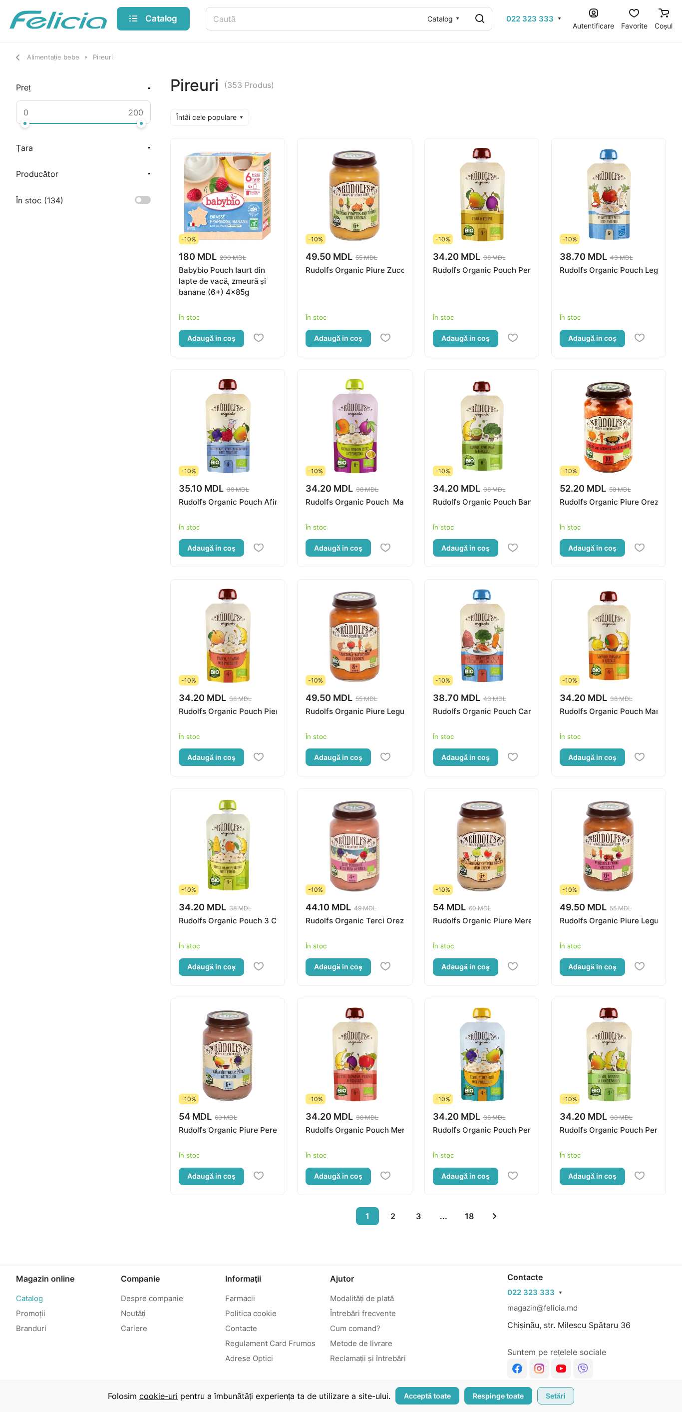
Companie (140, 1279)
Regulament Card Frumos (270, 1343)
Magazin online (45, 1279)
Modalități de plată (362, 1298)
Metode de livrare (361, 1343)
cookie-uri (158, 1396)
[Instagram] (539, 1369)
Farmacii (240, 1298)
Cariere (134, 1328)
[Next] (494, 1216)
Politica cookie (251, 1313)
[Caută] (479, 18)
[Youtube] (561, 1369)
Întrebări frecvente (363, 1313)
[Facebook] (517, 1369)
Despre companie (152, 1298)
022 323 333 (530, 18)
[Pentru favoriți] (258, 338)
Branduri (31, 1328)
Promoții (30, 1313)
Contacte (241, 1328)
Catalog (29, 1298)
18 (469, 1216)
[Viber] (583, 1369)
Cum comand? (355, 1328)
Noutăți (133, 1313)
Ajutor (342, 1279)
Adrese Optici (249, 1358)
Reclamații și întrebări (368, 1358)
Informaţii (243, 1279)
